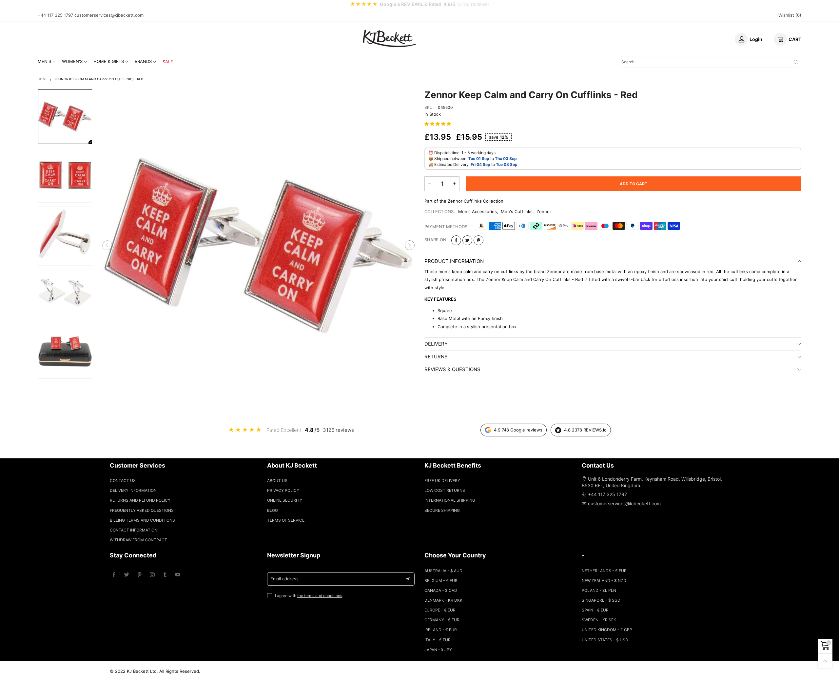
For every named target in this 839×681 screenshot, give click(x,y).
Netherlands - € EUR (604, 570)
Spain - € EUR (595, 610)
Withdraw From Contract (138, 539)
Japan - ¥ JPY (438, 649)
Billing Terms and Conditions (142, 520)
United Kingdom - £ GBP (607, 629)
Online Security (284, 500)
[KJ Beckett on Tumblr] (165, 575)
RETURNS (436, 356)
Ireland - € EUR (440, 629)
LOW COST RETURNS (444, 490)
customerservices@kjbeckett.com (109, 15)
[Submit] (796, 61)
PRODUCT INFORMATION (454, 261)
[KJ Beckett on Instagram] (152, 575)
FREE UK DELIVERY (442, 480)
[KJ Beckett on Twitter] (127, 575)
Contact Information (133, 530)
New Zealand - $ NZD (604, 580)
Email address (284, 578)
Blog (272, 510)
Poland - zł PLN (599, 590)
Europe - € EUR (440, 610)
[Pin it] (478, 240)
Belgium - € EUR (441, 580)
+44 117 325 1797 (55, 15)
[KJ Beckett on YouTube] (178, 575)
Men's (44, 61)
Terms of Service (285, 520)
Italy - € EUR (437, 639)
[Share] (456, 240)
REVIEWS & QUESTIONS (452, 369)
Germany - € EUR (441, 619)
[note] (419, 4)
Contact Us (123, 480)
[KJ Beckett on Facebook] (114, 575)
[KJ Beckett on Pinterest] (139, 575)
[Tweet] (467, 240)
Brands (143, 61)
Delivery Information (133, 490)
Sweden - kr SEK (599, 619)
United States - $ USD (605, 639)
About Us (277, 480)
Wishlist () (789, 15)
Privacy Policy (283, 490)
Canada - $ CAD (440, 590)
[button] (107, 245)
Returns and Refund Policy (140, 500)
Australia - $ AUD (443, 570)
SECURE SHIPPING (442, 510)
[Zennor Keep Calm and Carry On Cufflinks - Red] (258, 245)
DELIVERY (436, 344)
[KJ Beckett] (389, 38)
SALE (168, 61)
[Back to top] (825, 660)
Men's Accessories (477, 211)
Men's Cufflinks (517, 211)
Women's (72, 61)
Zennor (544, 211)
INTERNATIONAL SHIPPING (449, 500)
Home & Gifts (108, 61)
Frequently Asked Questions (142, 510)
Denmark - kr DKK (443, 600)
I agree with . (309, 595)
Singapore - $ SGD (601, 600)
